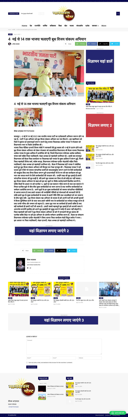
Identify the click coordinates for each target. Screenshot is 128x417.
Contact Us (108, 415)
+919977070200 (13, 407)
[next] (43, 13)
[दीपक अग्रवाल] (10, 44)
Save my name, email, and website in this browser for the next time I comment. (50, 362)
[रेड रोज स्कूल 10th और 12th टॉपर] (90, 165)
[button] (118, 13)
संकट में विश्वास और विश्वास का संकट (55, 386)
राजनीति (13, 29)
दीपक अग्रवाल (16, 44)
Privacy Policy (116, 415)
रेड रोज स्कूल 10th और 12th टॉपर (104, 163)
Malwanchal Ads (90, 108)
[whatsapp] (30, 267)
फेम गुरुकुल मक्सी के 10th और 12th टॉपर (105, 146)
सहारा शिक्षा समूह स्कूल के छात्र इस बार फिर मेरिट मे (99, 106)
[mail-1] (27, 267)
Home (9, 29)
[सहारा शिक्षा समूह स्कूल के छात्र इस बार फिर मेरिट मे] (100, 95)
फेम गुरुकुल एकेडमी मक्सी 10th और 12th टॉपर (105, 155)
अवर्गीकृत (87, 104)
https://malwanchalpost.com (33, 262)
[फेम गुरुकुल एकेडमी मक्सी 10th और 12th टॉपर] (90, 157)
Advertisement (99, 415)
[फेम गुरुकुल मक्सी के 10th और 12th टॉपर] (90, 148)
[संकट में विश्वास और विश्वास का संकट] (42, 389)
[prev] (40, 13)
